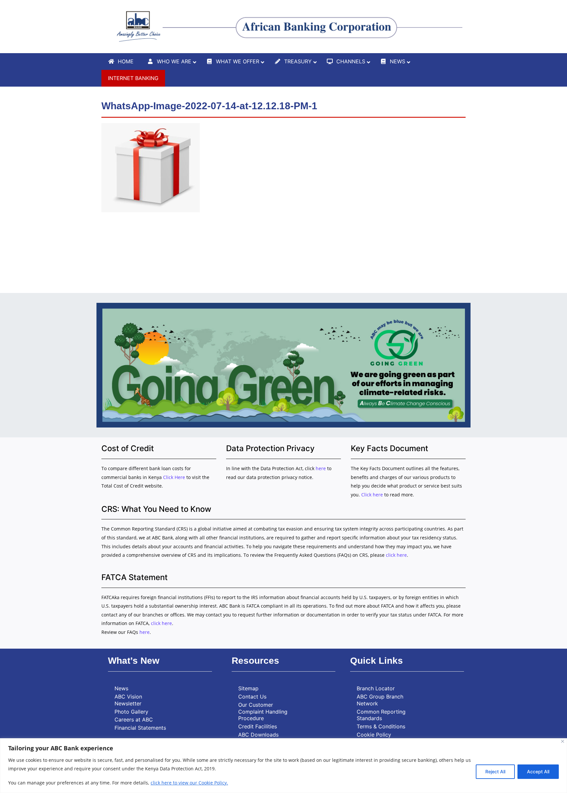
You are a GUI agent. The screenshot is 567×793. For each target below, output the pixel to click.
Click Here (174, 477)
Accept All (538, 771)
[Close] (562, 741)
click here (396, 555)
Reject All (495, 771)
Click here (372, 494)
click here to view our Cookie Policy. (189, 783)
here (321, 468)
